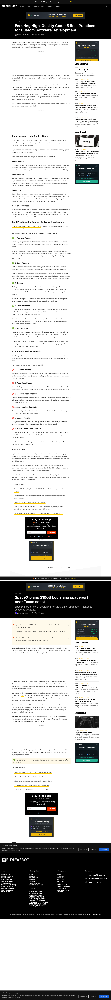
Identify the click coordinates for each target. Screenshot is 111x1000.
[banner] (55, 15)
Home (16, 21)
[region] (55, 995)
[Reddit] (86, 882)
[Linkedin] (98, 878)
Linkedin (103, 879)
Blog (20, 21)
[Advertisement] (41, 62)
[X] (61, 567)
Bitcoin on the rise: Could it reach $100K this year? (30, 502)
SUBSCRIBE (52, 532)
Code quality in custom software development (26, 226)
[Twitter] (97, 875)
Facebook (92, 875)
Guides (77, 149)
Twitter (102, 875)
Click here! (73, 2)
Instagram (92, 879)
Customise (82, 996)
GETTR (99, 882)
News (76, 67)
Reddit (90, 882)
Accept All (104, 996)
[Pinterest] (65, 567)
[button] (107, 6)
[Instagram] (86, 878)
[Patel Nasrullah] (16, 35)
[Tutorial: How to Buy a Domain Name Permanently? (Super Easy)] (87, 141)
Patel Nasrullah (24, 34)
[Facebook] (57, 567)
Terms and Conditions (91, 914)
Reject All (93, 996)
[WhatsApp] (69, 567)
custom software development (22, 97)
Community (24, 21)
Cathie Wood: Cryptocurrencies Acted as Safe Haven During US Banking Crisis (38, 513)
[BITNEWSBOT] (9, 6)
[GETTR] (94, 882)
